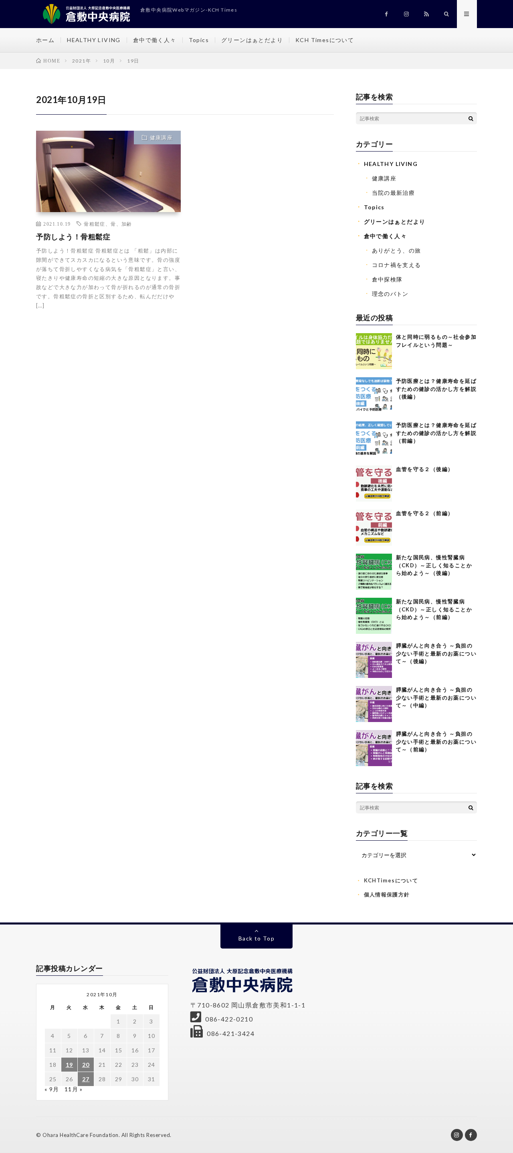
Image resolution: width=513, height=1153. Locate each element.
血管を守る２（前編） (425, 513)
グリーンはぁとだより (252, 39)
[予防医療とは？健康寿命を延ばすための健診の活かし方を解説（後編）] (374, 395)
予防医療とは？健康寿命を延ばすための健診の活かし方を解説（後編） (436, 389)
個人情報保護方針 (387, 894)
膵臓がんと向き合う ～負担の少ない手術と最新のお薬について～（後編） (436, 653)
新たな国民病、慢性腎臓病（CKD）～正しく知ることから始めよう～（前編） (434, 609)
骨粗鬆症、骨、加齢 (108, 223)
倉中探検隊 (387, 279)
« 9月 (51, 1089)
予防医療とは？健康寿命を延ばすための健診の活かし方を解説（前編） (436, 433)
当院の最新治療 (393, 192)
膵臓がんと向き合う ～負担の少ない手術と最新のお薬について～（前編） (436, 741)
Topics (199, 39)
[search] (471, 118)
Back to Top (256, 938)
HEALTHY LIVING (94, 39)
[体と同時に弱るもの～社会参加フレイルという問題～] (374, 351)
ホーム (45, 39)
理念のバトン (390, 293)
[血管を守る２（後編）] (374, 483)
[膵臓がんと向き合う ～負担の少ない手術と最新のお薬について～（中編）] (374, 704)
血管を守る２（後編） (425, 469)
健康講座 (161, 137)
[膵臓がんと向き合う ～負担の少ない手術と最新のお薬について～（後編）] (374, 660)
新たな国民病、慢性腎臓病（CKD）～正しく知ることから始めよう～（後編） (434, 565)
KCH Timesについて (324, 39)
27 (86, 1079)
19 (69, 1064)
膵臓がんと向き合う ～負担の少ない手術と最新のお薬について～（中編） (436, 697)
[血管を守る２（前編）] (374, 528)
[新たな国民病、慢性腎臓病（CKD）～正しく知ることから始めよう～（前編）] (374, 616)
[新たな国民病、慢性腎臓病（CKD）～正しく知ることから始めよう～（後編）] (374, 572)
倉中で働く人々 (154, 39)
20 (86, 1064)
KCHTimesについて (391, 880)
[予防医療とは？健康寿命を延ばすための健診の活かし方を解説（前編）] (374, 439)
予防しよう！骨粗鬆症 (73, 236)
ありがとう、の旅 (396, 250)
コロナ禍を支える (396, 264)
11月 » (74, 1089)
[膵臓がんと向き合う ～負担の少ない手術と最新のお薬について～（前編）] (374, 748)
